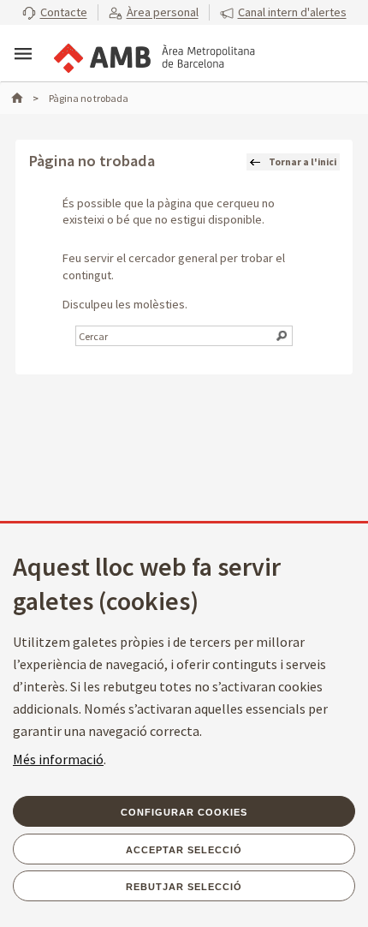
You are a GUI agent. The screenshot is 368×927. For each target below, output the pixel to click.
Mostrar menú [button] (23, 54)
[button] (54, 12)
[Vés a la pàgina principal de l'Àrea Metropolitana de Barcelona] (153, 54)
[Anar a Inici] (25, 98)
